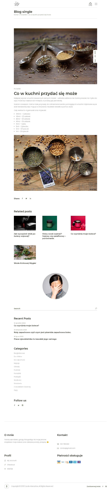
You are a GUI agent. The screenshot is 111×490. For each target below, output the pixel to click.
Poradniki (23, 15)
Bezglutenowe (19, 353)
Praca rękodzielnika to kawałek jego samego (35, 339)
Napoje (16, 363)
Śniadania (18, 383)
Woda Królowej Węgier (25, 263)
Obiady (17, 367)
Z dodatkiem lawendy (22, 387)
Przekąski (17, 377)
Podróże (17, 370)
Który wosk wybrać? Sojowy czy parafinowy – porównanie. (54, 236)
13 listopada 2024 (20, 330)
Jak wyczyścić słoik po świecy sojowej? (24, 235)
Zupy (16, 390)
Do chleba (18, 356)
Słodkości (17, 380)
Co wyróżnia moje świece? (83, 234)
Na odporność (19, 360)
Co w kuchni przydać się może (45, 93)
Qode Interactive (31, 486)
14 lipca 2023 (18, 336)
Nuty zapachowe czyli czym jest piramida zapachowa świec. (42, 332)
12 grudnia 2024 (19, 323)
